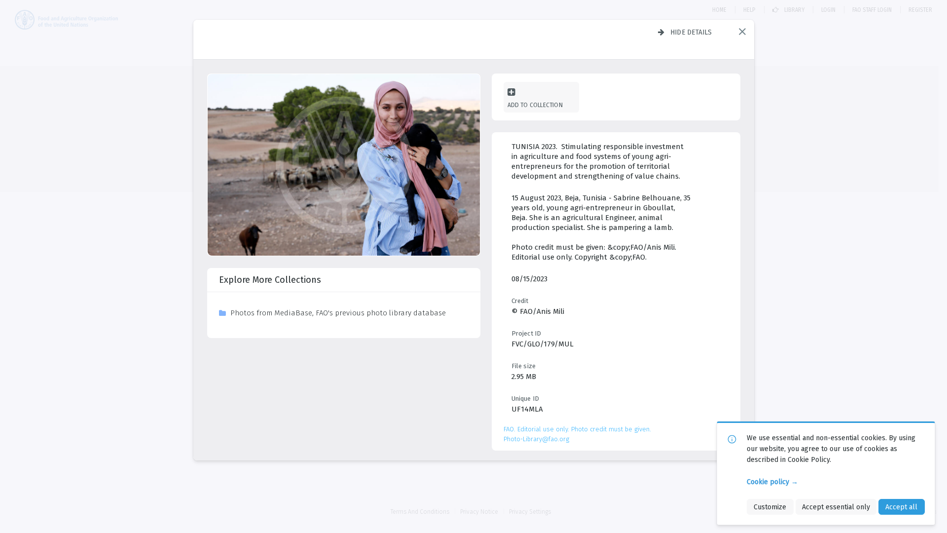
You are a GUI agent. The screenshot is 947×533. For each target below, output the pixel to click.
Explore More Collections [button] (270, 279)
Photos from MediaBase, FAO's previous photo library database (338, 312)
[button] (742, 32)
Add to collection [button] (535, 105)
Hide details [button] (691, 32)
